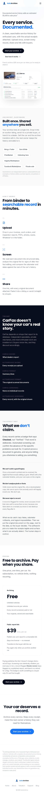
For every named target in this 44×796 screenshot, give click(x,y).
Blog (37, 786)
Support (30, 786)
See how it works (11, 57)
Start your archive (12, 51)
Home (7, 786)
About (14, 786)
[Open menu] (40, 3)
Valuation (22, 786)
